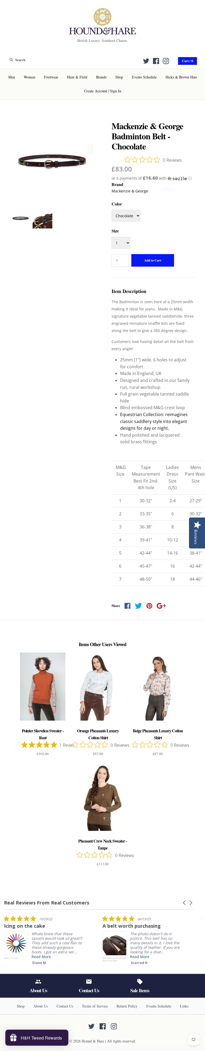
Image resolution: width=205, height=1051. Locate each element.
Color (117, 204)
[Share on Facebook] (127, 606)
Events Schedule (144, 77)
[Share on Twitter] (138, 606)
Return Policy (127, 1006)
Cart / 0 (187, 60)
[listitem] (44, 941)
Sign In (115, 90)
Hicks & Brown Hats (181, 77)
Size (115, 231)
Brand (117, 184)
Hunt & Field (77, 77)
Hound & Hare (93, 1041)
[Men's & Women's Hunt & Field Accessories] (102, 11)
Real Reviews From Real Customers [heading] (46, 902)
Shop (119, 77)
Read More (41, 956)
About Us (40, 1006)
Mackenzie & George (130, 190)
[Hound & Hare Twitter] (146, 61)
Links (184, 1006)
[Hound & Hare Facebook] (156, 61)
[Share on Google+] (161, 606)
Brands (101, 77)
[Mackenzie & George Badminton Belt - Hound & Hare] (52, 124)
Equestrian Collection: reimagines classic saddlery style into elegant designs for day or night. (154, 421)
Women (29, 77)
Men (11, 77)
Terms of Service (95, 1006)
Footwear (51, 77)
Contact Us (65, 1006)
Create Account (95, 90)
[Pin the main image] (149, 606)
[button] (153, 178)
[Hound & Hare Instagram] (166, 61)
